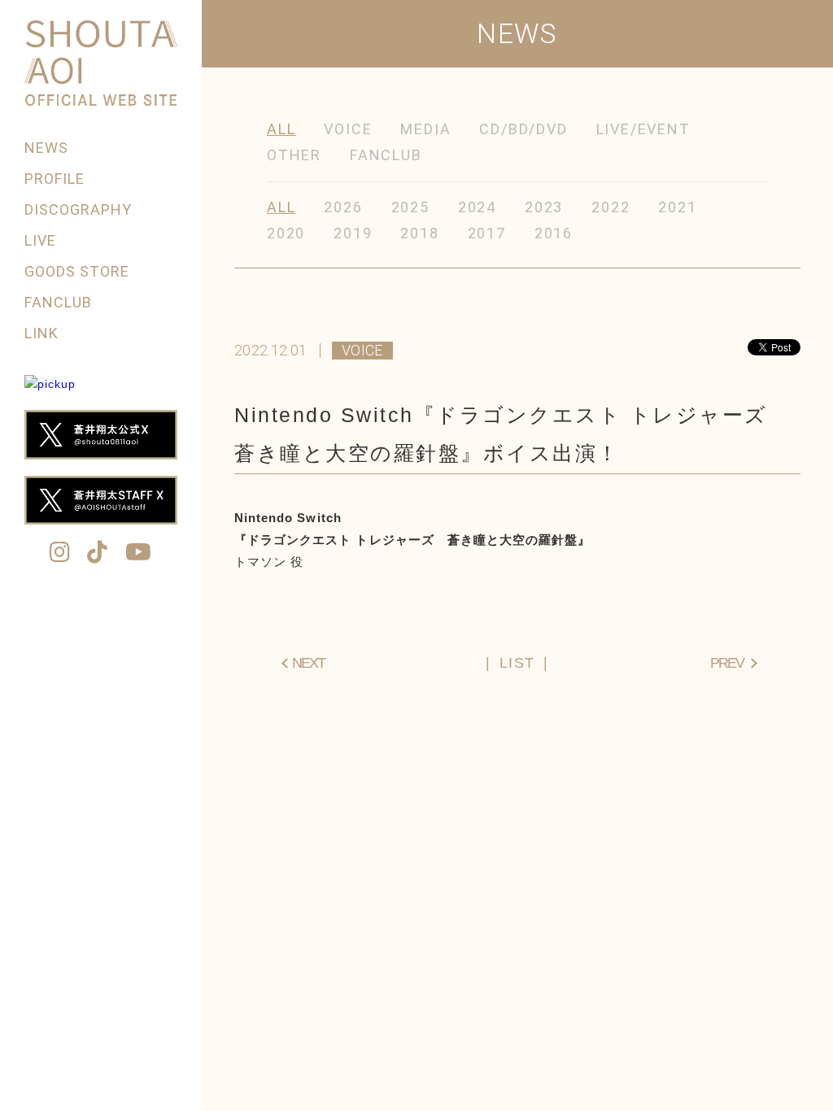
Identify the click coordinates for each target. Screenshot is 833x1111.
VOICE (348, 128)
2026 (343, 207)
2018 (419, 233)
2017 (487, 233)
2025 (410, 207)
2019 (353, 233)
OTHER (294, 154)
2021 (677, 207)
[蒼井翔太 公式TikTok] (97, 553)
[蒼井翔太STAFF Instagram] (60, 553)
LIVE (40, 240)
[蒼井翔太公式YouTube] (138, 553)
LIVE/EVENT (643, 128)
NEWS (46, 147)
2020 (286, 233)
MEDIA (425, 128)
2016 (553, 233)
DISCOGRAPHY (78, 209)
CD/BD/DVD (523, 128)
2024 (477, 207)
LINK (41, 333)
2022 (610, 207)
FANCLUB (58, 302)
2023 (544, 207)
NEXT (308, 663)
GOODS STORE (77, 271)
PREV (727, 663)
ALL (281, 128)
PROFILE (54, 178)
